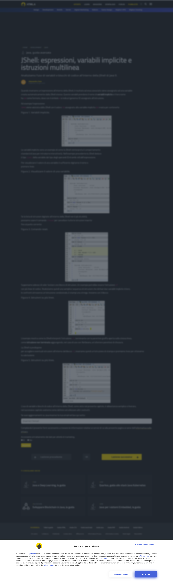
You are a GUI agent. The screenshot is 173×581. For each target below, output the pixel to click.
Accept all (146, 574)
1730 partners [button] (30, 554)
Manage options (121, 574)
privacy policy (49, 565)
